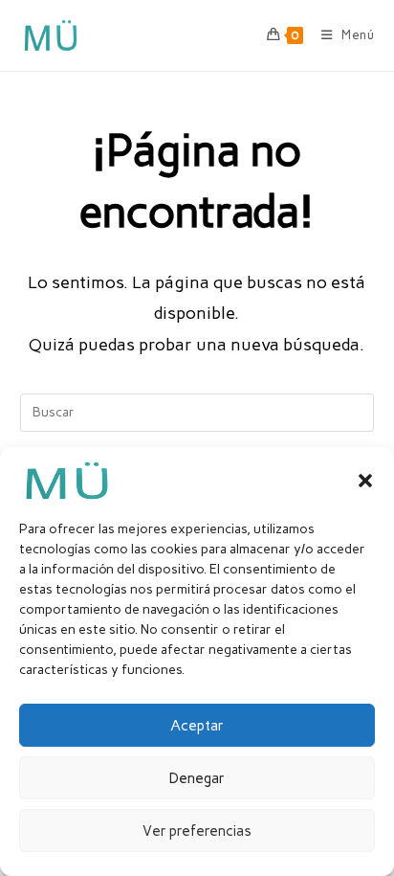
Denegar (197, 778)
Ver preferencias (197, 831)
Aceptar (197, 725)
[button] (365, 480)
